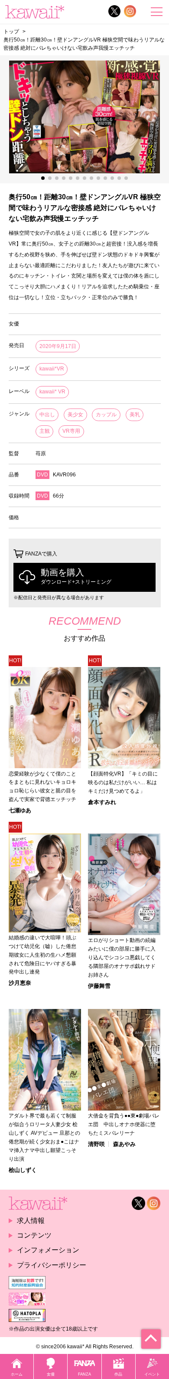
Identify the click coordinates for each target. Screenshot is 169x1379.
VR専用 (71, 431)
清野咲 (96, 1144)
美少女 (75, 415)
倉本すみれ (102, 802)
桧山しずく (23, 1170)
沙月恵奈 (20, 983)
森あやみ (124, 1144)
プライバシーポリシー (51, 1265)
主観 (44, 431)
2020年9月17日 (57, 346)
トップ (11, 31)
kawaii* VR (52, 392)
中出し (47, 415)
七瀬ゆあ (20, 810)
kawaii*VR (51, 369)
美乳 (135, 415)
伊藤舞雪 (99, 986)
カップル (106, 415)
